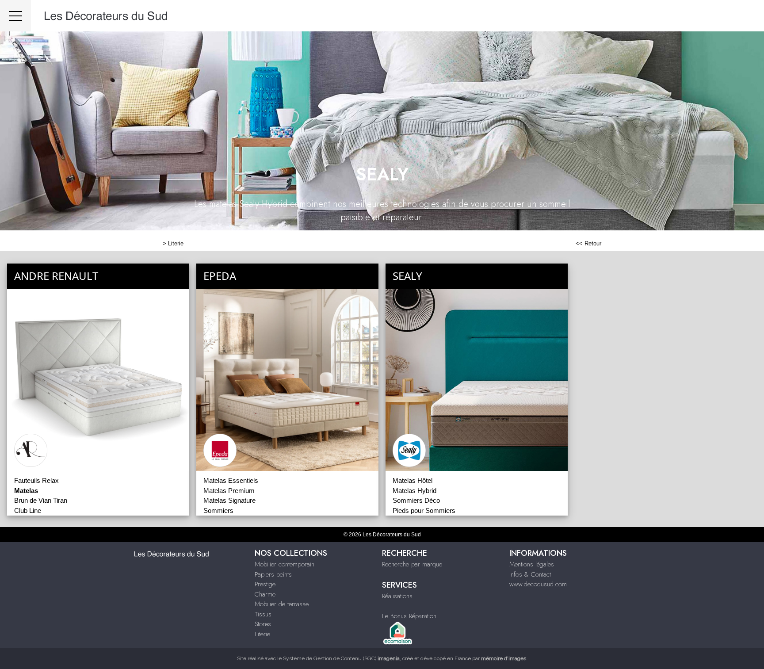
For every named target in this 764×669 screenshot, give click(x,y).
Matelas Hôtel (412, 480)
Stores (263, 624)
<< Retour (588, 243)
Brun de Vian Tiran (40, 500)
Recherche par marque (412, 564)
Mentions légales (531, 564)
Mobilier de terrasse (282, 604)
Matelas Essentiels (230, 480)
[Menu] (15, 15)
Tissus (263, 614)
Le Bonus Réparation (409, 616)
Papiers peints (273, 574)
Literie (175, 243)
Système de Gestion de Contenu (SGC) (341, 658)
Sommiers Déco (416, 500)
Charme (265, 594)
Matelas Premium (229, 490)
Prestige (265, 584)
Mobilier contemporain (284, 564)
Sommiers (218, 510)
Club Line (27, 510)
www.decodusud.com (538, 584)
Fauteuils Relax (36, 480)
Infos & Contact (530, 574)
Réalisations (397, 596)
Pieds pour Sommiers (424, 510)
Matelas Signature (229, 500)
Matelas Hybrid (414, 490)
